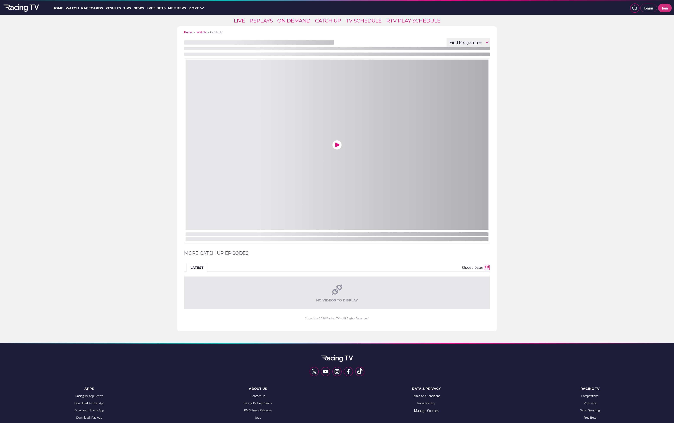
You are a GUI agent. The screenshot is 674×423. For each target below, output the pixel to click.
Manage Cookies (426, 410)
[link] (239, 21)
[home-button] (20, 8)
